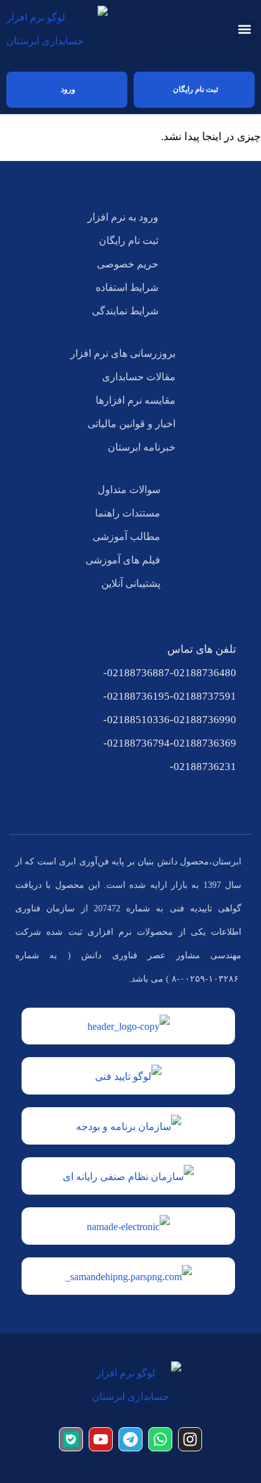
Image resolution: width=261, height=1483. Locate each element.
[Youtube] (101, 1439)
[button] (244, 29)
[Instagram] (190, 1439)
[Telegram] (130, 1439)
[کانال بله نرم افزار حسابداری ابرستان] (71, 1439)
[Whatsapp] (160, 1439)
